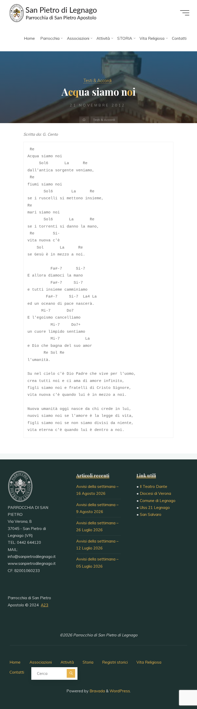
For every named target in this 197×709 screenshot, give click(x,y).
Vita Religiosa (148, 662)
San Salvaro (150, 514)
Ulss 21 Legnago (155, 507)
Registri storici (115, 662)
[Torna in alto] (177, 689)
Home (15, 662)
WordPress (120, 690)
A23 (44, 605)
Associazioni (40, 662)
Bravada (96, 690)
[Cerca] (71, 673)
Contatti (16, 672)
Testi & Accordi (97, 80)
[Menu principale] (184, 12)
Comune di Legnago (157, 500)
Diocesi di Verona (155, 493)
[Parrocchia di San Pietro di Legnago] (52, 12)
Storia (88, 662)
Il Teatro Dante (153, 486)
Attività (67, 662)
